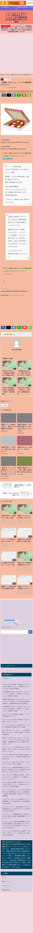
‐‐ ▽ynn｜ (8, 79)
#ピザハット (9, 166)
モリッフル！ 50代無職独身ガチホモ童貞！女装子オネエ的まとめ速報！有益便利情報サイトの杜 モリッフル (16, 816)
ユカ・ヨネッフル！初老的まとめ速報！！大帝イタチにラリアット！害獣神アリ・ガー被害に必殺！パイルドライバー (16, 777)
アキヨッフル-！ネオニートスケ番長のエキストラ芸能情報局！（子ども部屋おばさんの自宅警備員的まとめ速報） (16, 801)
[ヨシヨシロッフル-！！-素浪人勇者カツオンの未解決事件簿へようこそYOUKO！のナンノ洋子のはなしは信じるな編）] (16, 808)
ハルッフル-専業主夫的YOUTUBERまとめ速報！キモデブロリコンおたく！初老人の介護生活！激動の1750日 (16, 756)
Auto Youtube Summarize (16, 295)
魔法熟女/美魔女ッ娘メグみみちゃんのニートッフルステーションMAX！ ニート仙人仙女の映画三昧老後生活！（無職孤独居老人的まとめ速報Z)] (16, 701)
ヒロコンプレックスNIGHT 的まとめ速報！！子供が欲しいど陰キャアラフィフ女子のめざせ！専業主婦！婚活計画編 (16, 833)
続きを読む (4, 288)
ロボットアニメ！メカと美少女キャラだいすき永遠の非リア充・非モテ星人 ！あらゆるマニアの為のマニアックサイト (16, 749)
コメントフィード (7, 885)
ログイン (4, 877)
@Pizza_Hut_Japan (13, 189)
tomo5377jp (16, 349)
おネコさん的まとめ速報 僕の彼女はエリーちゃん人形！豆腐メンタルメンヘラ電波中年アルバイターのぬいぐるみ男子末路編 (16, 686)
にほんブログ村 (6, 627)
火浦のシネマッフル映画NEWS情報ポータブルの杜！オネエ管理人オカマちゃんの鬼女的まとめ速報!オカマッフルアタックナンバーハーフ (16, 769)
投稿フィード (5, 881)
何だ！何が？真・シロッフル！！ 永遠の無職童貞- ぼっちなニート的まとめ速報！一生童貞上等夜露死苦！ (16, 732)
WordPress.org (6, 889)
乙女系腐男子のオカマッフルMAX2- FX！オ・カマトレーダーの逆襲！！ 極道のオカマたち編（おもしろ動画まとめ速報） (16, 694)
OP (2, 79)
